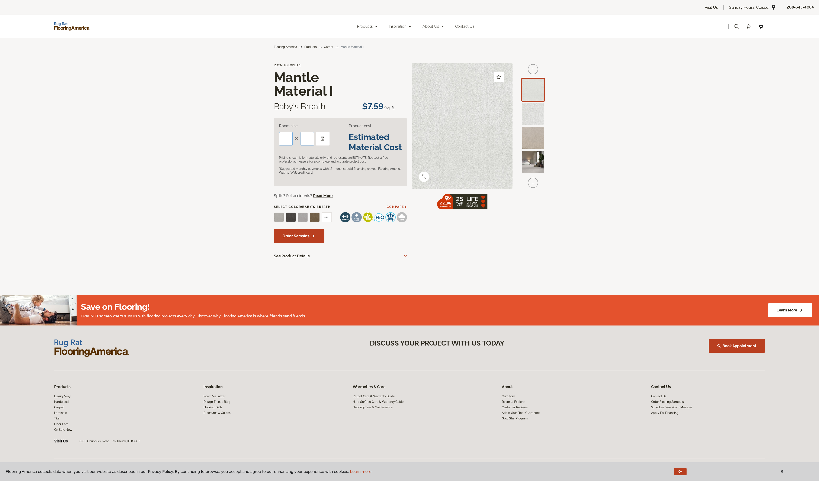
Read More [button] (323, 195)
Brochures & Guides (216, 413)
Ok (680, 471)
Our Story (508, 396)
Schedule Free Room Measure (671, 407)
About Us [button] (431, 26)
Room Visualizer (214, 396)
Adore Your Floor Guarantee (520, 413)
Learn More (787, 310)
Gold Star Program (515, 418)
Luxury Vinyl (62, 396)
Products (310, 47)
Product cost (360, 126)
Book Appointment (739, 346)
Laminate (60, 413)
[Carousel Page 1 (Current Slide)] (533, 90)
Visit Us (711, 7)
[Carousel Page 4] (533, 162)
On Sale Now (63, 429)
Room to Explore (513, 401)
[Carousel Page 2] (533, 114)
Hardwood (61, 401)
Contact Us (465, 26)
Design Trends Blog (216, 401)
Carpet (328, 47)
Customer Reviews (515, 407)
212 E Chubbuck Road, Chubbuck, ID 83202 (109, 441)
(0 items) (760, 26)
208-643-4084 (800, 7)
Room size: (288, 126)
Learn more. (361, 471)
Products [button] (365, 26)
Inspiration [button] (398, 26)
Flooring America (285, 47)
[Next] (533, 183)
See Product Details (292, 256)
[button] (736, 26)
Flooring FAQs (212, 407)
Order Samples (295, 236)
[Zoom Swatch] (424, 177)
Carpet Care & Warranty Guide (374, 396)
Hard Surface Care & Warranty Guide (378, 401)
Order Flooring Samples (667, 401)
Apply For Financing (664, 413)
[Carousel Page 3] (533, 138)
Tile (56, 418)
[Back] (533, 69)
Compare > (397, 207)
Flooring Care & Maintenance (372, 407)
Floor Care (61, 424)
